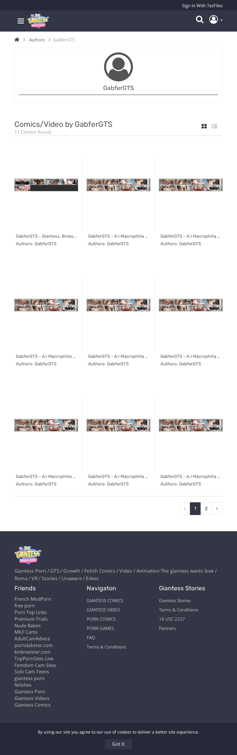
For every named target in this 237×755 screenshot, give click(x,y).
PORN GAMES (100, 628)
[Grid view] (204, 126)
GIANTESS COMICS (105, 600)
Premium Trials (31, 619)
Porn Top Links (30, 612)
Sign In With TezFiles (202, 5)
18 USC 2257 (172, 619)
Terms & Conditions (106, 647)
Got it (118, 744)
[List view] (214, 126)
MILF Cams (26, 632)
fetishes (23, 685)
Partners (167, 628)
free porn (24, 605)
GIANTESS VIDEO (103, 610)
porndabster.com (33, 645)
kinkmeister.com (32, 652)
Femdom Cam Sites (35, 665)
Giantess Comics (32, 705)
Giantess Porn (29, 691)
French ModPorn (32, 599)
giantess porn (29, 678)
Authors (37, 40)
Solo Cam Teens (31, 671)
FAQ (91, 637)
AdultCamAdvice (32, 638)
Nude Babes (27, 625)
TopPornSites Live (33, 658)
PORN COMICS (101, 619)
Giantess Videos (31, 698)
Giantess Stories (175, 600)
